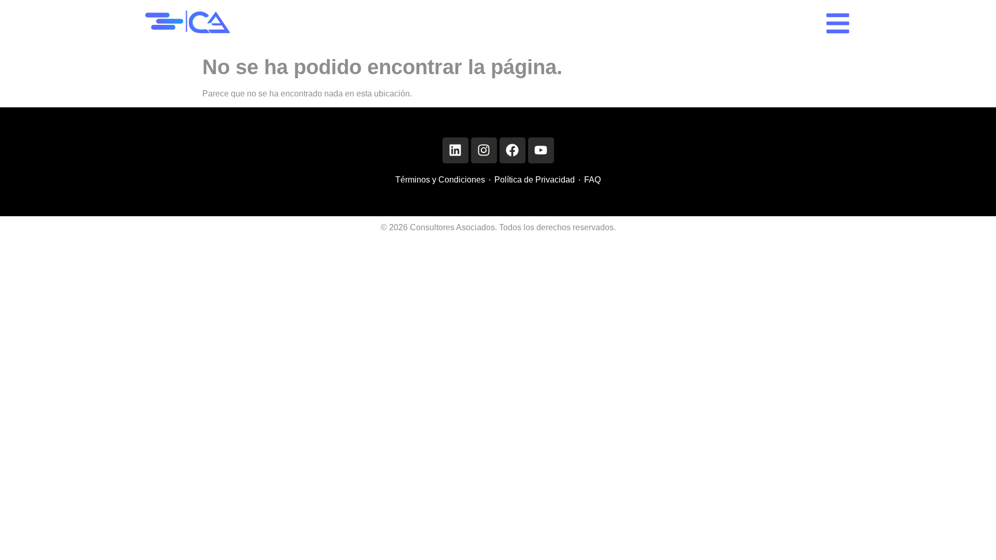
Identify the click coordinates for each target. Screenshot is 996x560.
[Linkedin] (455, 150)
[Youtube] (541, 150)
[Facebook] (512, 150)
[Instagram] (484, 150)
